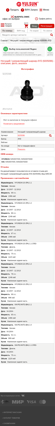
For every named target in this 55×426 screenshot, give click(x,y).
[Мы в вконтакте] (22, 395)
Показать (21, 149)
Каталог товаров (12, 418)
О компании (9, 423)
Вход (34, 26)
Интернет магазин (13, 412)
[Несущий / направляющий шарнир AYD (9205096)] (27, 109)
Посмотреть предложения (14, 124)
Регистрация (46, 26)
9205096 (21, 135)
